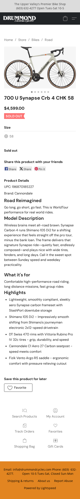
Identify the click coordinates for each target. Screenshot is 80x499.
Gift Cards (55, 446)
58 (11, 136)
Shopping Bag (24, 446)
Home (8, 40)
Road (49, 40)
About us (44, 481)
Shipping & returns (20, 481)
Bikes (35, 40)
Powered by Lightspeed (40, 488)
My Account (55, 416)
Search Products (24, 416)
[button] (20, 18)
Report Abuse (63, 481)
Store (22, 40)
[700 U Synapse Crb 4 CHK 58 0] (40, 67)
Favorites (55, 431)
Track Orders (24, 431)
